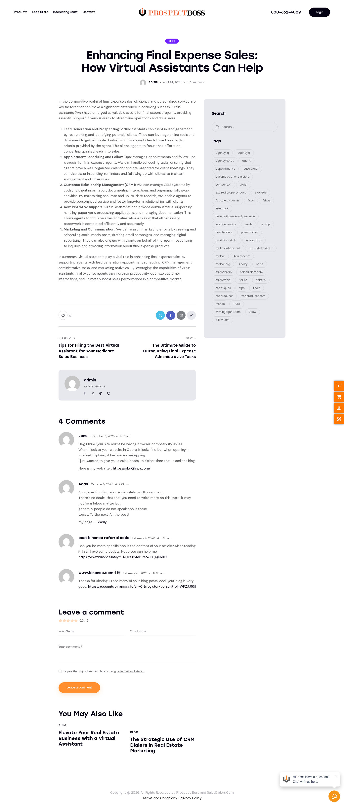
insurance (222, 208)
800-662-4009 (286, 12)
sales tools (223, 280)
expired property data (231, 192)
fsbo (251, 200)
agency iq (222, 152)
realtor (220, 256)
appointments (225, 168)
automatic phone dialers (232, 176)
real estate (254, 240)
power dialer (249, 232)
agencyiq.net (225, 160)
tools (256, 288)
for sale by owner (227, 200)
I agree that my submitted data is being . (104, 671)
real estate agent (228, 248)
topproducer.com (253, 296)
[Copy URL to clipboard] (191, 315)
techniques (223, 288)
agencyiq (243, 152)
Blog (172, 41)
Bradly (102, 522)
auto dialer (250, 168)
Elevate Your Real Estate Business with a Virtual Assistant (89, 738)
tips (241, 288)
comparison (223, 184)
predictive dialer (227, 240)
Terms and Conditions (160, 798)
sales (259, 264)
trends (220, 303)
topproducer (224, 296)
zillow (252, 311)
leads (248, 224)
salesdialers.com (251, 272)
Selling (243, 280)
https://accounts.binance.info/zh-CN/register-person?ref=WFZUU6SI (142, 586)
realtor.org (223, 264)
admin (90, 380)
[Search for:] (245, 126)
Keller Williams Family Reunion (235, 216)
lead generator (226, 224)
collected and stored (130, 671)
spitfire (261, 280)
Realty (243, 264)
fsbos (266, 200)
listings (265, 224)
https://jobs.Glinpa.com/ (131, 468)
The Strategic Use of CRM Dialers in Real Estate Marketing (162, 745)
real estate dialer (261, 248)
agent (246, 160)
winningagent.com (228, 311)
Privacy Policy (190, 798)
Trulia (236, 303)
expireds (260, 192)
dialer (243, 184)
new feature (224, 232)
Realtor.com (242, 256)
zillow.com (222, 319)
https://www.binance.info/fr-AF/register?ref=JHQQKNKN (122, 557)
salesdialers (224, 272)
